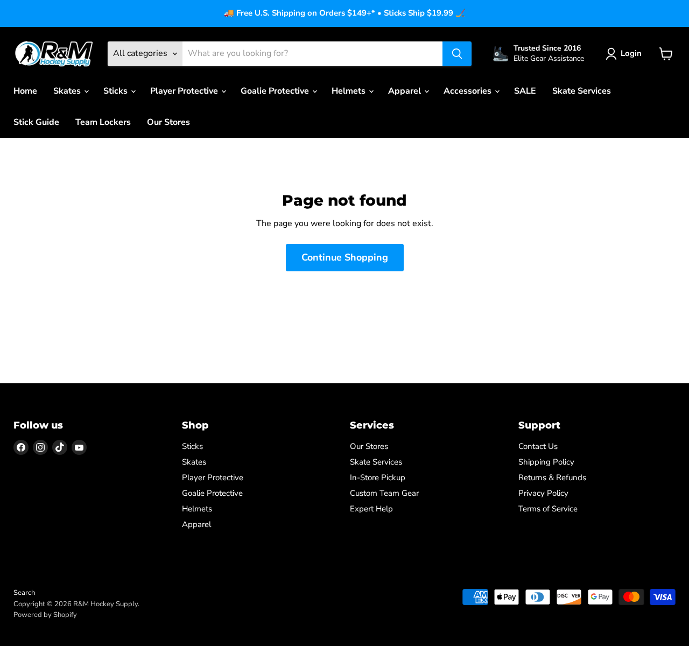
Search (24, 593)
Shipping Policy (546, 462)
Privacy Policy (543, 493)
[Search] (457, 53)
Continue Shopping (344, 257)
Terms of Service (548, 508)
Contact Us (538, 446)
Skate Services (581, 91)
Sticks (116, 91)
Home (25, 91)
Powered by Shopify (45, 615)
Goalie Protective (276, 91)
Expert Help (371, 508)
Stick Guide (36, 122)
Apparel (405, 91)
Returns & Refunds (552, 477)
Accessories (469, 91)
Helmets (350, 91)
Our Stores (168, 122)
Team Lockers (103, 122)
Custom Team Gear (384, 493)
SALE (525, 91)
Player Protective (185, 91)
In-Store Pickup (377, 477)
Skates (68, 91)
